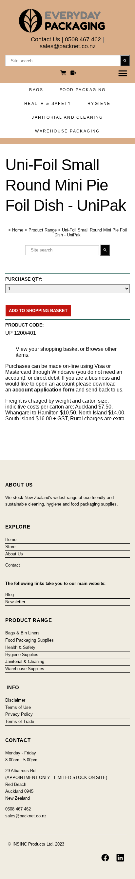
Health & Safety (47, 103)
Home (17, 230)
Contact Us (45, 39)
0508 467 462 (83, 39)
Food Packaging (83, 90)
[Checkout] (73, 74)
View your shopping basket (47, 349)
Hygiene (99, 103)
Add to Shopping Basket (38, 310)
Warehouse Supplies (24, 668)
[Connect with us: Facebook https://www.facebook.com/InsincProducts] (105, 858)
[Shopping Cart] (64, 74)
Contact (12, 565)
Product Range (43, 230)
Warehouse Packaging (67, 131)
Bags (36, 90)
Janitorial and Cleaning (67, 117)
